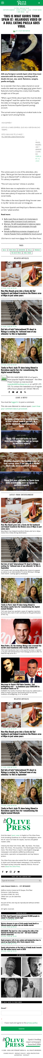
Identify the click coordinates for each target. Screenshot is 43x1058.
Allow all (21, 553)
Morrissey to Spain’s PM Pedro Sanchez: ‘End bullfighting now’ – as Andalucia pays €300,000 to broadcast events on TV (20, 686)
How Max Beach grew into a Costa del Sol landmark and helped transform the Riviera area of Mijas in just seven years (21, 293)
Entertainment (9, 10)
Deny (21, 572)
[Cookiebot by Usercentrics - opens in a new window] (31, 483)
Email (4, 1008)
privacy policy (32, 1023)
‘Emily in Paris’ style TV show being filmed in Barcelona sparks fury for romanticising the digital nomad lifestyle (19, 369)
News (22, 238)
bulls (12, 81)
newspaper (22, 250)
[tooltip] (9, 392)
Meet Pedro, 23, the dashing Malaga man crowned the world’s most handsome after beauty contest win (21, 647)
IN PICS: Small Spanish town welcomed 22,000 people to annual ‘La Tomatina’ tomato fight (20, 917)
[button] (40, 881)
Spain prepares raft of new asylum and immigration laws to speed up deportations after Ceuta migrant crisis (21, 941)
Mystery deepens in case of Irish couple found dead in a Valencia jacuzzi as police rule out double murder (20, 924)
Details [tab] (21, 489)
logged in (15, 402)
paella (30, 250)
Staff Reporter (24, 31)
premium (37, 250)
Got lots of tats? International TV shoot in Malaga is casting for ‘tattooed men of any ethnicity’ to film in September (18, 331)
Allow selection (21, 562)
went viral (27, 88)
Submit (21, 1028)
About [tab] (35, 489)
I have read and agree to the (20, 1023)
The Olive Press (16, 253)
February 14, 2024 (38, 158)
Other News (37, 10)
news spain (12, 250)
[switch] (38, 529)
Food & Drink (21, 10)
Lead (29, 10)
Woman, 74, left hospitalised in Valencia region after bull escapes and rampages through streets (22, 226)
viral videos (27, 253)
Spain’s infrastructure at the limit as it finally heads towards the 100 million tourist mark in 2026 (21, 948)
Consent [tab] (8, 489)
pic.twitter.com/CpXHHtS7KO (13, 137)
